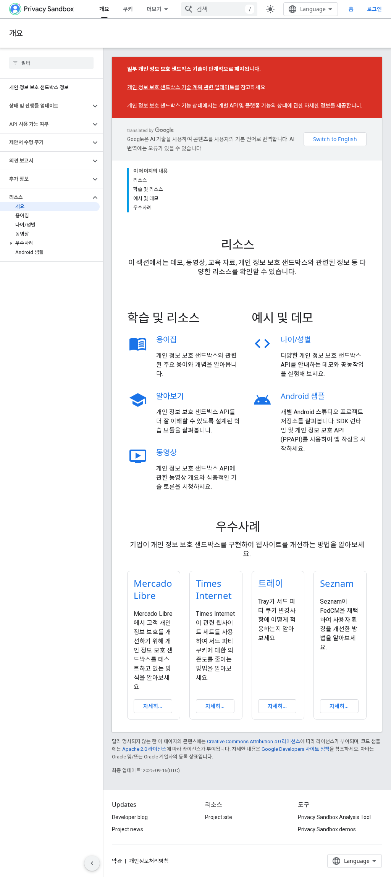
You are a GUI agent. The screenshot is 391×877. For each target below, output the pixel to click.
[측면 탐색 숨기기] (92, 863)
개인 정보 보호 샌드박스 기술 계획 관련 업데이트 (180, 87)
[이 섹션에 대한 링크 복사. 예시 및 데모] (323, 318)
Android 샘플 (303, 396)
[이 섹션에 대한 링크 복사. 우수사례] (270, 527)
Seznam (337, 583)
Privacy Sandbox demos (327, 829)
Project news (127, 829)
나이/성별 (296, 339)
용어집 (166, 339)
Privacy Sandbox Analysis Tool (334, 817)
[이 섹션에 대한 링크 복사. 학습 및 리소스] (210, 318)
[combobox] (219, 9)
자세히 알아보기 (157, 706)
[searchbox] (51, 63)
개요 (104, 9)
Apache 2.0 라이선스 (144, 749)
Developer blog (130, 817)
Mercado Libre (153, 589)
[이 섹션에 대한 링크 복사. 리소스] (265, 245)
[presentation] (247, 244)
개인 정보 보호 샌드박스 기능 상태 (164, 106)
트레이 (270, 583)
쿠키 (128, 9)
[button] (45, 106)
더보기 (154, 9)
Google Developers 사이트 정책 (296, 749)
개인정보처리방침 (149, 861)
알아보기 (170, 396)
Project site (218, 817)
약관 (117, 861)
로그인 (374, 9)
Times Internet (214, 589)
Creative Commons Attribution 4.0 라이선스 (253, 741)
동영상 (166, 452)
